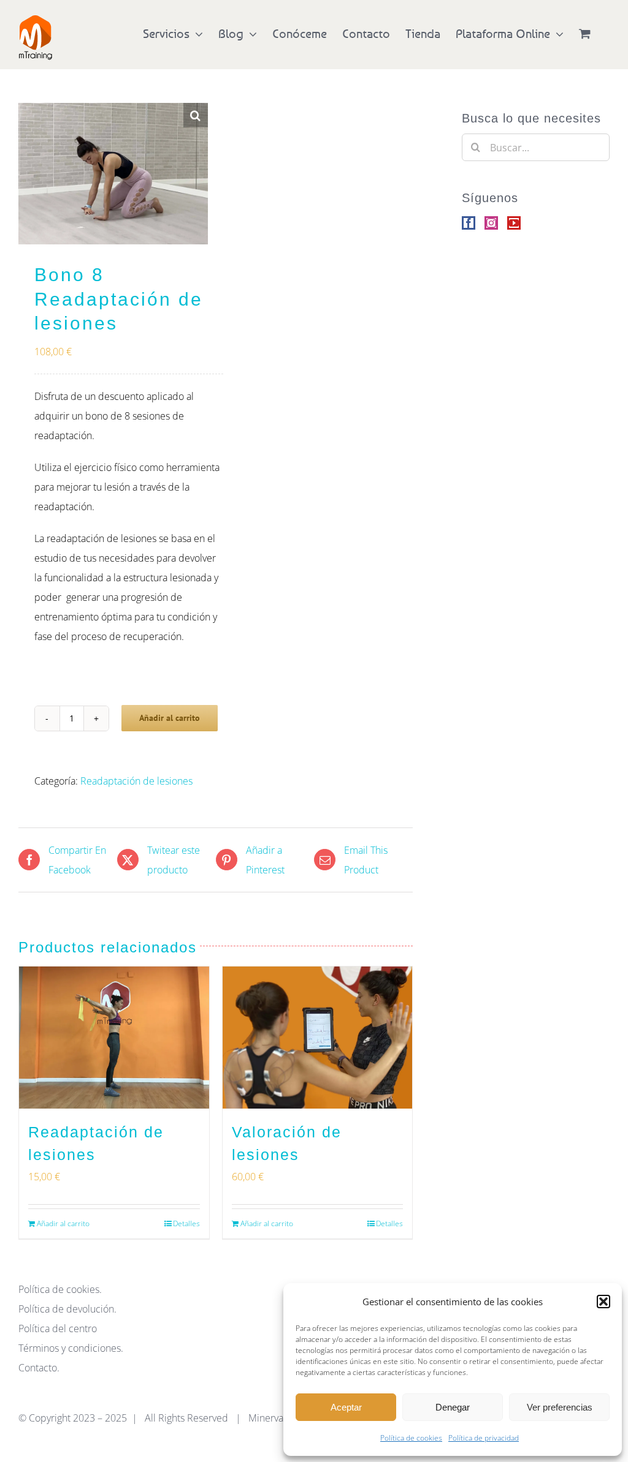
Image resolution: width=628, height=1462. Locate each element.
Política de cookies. (60, 1289)
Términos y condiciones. (70, 1348)
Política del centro (57, 1328)
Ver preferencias (559, 1407)
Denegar (452, 1407)
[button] (603, 1301)
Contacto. (38, 1367)
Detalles (186, 1223)
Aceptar (346, 1407)
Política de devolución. (67, 1309)
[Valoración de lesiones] (318, 1038)
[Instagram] (491, 223)
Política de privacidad (483, 1438)
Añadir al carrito (169, 717)
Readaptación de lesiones (136, 781)
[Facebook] (468, 223)
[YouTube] (514, 223)
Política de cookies (411, 1438)
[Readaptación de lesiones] (114, 1038)
